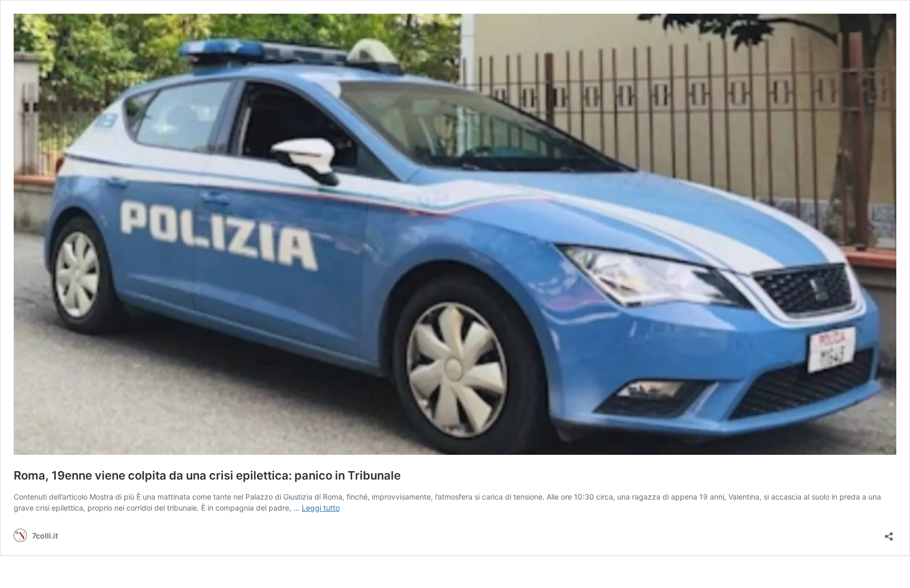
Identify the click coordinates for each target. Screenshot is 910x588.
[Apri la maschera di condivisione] (889, 533)
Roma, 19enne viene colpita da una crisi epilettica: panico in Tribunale (207, 475)
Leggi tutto (321, 507)
